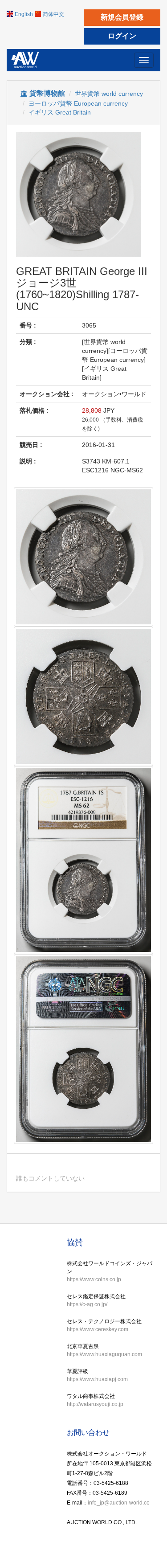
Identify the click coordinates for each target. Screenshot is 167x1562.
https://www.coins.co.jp (94, 1279)
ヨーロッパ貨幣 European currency (78, 103)
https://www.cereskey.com (97, 1329)
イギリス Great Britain (60, 112)
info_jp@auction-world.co (119, 1503)
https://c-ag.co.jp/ (87, 1304)
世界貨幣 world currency (109, 93)
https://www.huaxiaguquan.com (104, 1354)
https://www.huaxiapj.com (97, 1379)
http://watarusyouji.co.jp (95, 1404)
